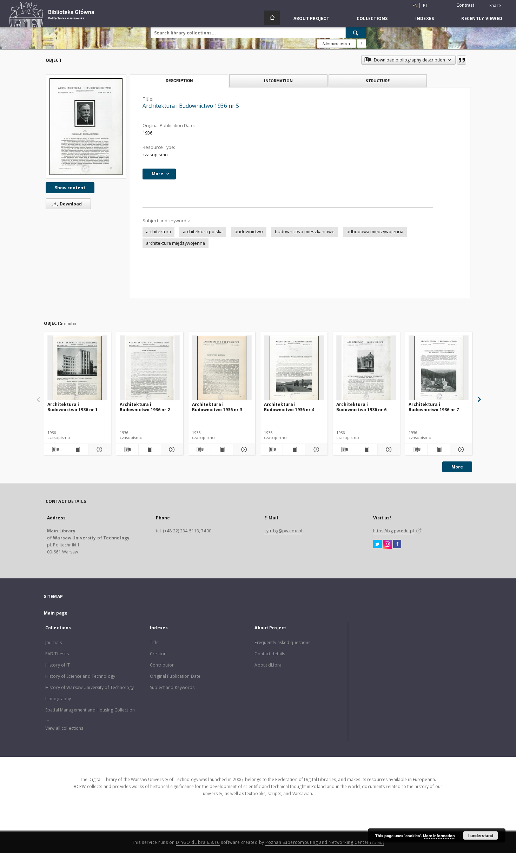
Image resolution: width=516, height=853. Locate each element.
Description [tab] (179, 80)
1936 (147, 133)
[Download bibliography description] (55, 449)
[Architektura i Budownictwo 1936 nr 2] (149, 368)
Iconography (58, 699)
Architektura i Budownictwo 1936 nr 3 (217, 406)
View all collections (64, 728)
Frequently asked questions (282, 642)
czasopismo (155, 155)
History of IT (57, 665)
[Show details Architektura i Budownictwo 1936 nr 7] (460, 449)
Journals (53, 642)
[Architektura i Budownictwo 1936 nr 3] (222, 368)
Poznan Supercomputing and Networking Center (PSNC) (324, 842)
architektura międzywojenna (175, 243)
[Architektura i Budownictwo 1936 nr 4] (294, 368)
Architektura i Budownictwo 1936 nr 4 (289, 406)
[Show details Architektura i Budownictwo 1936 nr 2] (171, 449)
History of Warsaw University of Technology (89, 687)
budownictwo (248, 232)
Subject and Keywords (172, 687)
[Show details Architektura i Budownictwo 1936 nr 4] (315, 449)
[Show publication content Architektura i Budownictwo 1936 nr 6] (366, 449)
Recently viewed (481, 18)
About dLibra (267, 665)
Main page (55, 613)
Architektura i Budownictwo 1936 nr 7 (434, 406)
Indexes (424, 18)
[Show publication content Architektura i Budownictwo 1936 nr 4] (294, 449)
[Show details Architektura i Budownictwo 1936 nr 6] (388, 449)
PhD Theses (57, 654)
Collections (372, 18)
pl (425, 5)
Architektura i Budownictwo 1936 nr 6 (361, 406)
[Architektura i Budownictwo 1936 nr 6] (366, 368)
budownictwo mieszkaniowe (305, 232)
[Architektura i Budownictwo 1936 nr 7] (438, 368)
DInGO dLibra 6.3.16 (198, 842)
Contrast (465, 5)
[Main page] (272, 18)
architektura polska (203, 232)
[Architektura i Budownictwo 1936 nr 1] (77, 368)
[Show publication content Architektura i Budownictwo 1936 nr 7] (439, 449)
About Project (311, 18)
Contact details (269, 654)
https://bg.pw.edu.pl (393, 531)
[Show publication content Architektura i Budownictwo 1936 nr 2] (150, 449)
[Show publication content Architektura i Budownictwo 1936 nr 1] (77, 449)
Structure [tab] (378, 80)
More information (439, 835)
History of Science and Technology (80, 676)
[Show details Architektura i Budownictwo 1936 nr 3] (243, 449)
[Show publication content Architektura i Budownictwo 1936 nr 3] (222, 449)
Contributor (162, 665)
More (457, 467)
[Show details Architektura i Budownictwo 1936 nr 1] (99, 449)
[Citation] (461, 60)
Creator (158, 654)
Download (70, 204)
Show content (70, 188)
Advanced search (336, 43)
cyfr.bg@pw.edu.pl (283, 531)
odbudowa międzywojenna (374, 232)
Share (495, 5)
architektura (158, 232)
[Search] (356, 32)
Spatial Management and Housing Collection (90, 710)
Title (154, 642)
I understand (480, 835)
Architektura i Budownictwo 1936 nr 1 (72, 406)
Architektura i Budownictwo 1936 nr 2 (145, 406)
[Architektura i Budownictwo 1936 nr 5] (86, 126)
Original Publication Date (175, 676)
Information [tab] (278, 80)
